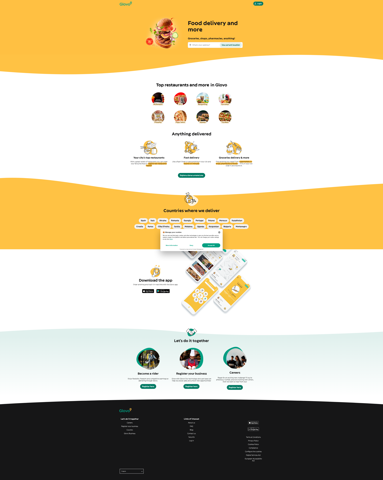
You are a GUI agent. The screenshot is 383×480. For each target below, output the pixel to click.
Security (191, 437)
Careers (130, 423)
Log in (191, 441)
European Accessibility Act (253, 460)
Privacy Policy (253, 441)
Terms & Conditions (253, 437)
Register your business (129, 426)
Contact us (191, 433)
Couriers (130, 430)
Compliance (253, 448)
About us (191, 423)
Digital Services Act (253, 455)
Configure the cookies (253, 451)
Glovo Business (129, 433)
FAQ (191, 426)
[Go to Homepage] (126, 4)
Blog (191, 430)
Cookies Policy (253, 444)
